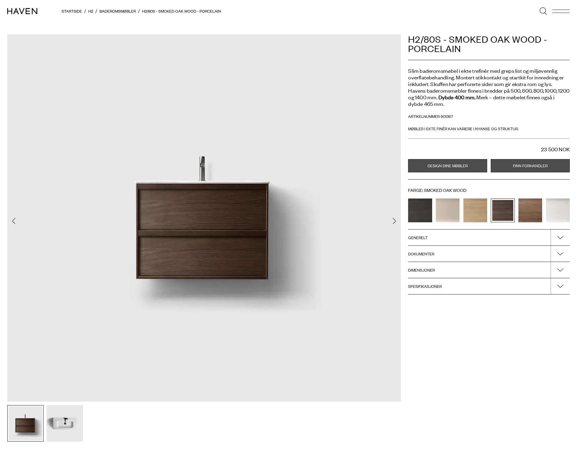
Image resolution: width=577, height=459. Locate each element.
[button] (13, 221)
